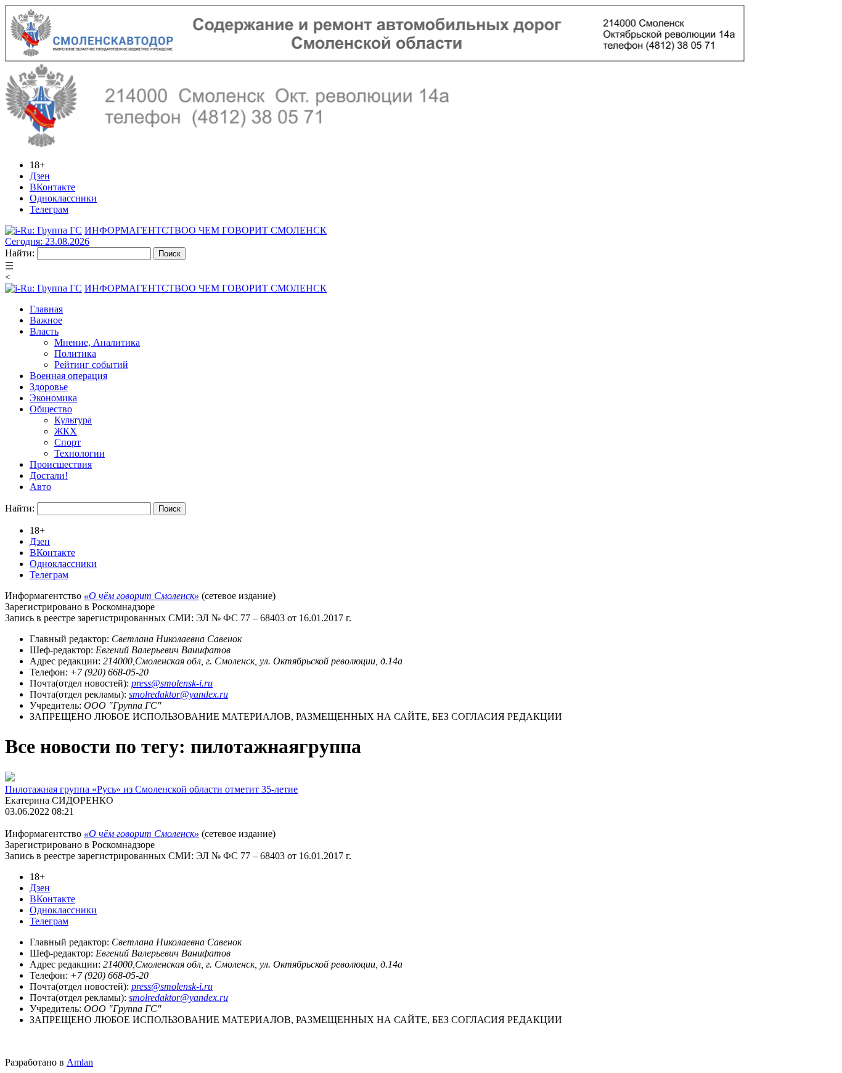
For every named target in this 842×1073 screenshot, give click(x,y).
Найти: (20, 253)
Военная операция (68, 375)
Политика (75, 353)
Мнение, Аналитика (97, 342)
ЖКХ (65, 431)
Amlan (80, 1062)
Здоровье (49, 386)
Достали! (49, 475)
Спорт (67, 442)
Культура (73, 420)
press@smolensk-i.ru (172, 683)
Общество (51, 409)
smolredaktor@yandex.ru (178, 694)
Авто (40, 486)
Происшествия (61, 464)
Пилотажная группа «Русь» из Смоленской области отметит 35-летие (151, 789)
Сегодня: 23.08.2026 (47, 241)
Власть (44, 331)
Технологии (79, 453)
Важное (46, 320)
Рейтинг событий (91, 364)
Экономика (53, 398)
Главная (46, 309)
